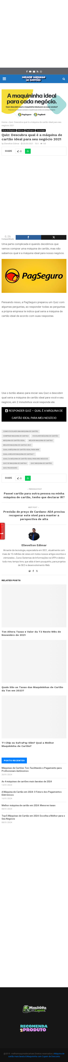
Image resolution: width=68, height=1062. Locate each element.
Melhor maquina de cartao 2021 (17, 445)
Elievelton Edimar (11, 144)
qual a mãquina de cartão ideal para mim (21, 450)
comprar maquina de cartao (16, 436)
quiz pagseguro (10, 468)
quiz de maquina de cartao (15, 463)
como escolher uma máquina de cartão (20, 431)
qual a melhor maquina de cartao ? (18, 454)
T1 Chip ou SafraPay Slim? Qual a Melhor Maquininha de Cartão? (28, 744)
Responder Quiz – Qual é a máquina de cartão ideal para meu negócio (36, 414)
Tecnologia (40, 130)
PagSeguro (30, 130)
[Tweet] (54, 237)
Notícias (21, 130)
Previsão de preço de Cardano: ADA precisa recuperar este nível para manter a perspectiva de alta (34, 515)
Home (4, 122)
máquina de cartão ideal (14, 440)
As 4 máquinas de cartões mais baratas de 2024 (27, 781)
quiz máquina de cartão (41, 463)
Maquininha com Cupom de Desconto (43, 1056)
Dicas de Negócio (8, 130)
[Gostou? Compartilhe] (28, 237)
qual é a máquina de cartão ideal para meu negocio (25, 459)
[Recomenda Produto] (34, 1029)
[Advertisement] (34, 34)
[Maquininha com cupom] (34, 1010)
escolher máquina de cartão (45, 436)
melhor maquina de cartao (41, 440)
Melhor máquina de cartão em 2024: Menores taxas (29, 805)
